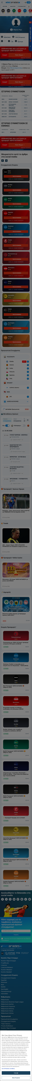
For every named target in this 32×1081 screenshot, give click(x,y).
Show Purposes (16, 1077)
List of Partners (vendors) (8, 1068)
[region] (16, 1055)
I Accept (16, 1073)
